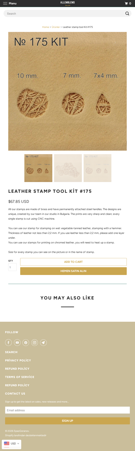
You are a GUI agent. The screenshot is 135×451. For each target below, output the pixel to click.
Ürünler (56, 27)
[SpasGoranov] (67, 3)
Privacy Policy (18, 360)
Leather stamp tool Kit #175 (50, 191)
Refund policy (17, 368)
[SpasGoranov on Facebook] (9, 342)
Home (45, 27)
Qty (10, 260)
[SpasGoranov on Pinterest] (26, 342)
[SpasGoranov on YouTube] (18, 342)
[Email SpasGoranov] (44, 342)
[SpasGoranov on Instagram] (35, 342)
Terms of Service (19, 377)
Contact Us (15, 393)
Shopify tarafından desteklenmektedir (25, 435)
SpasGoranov (21, 430)
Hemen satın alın (73, 271)
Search (11, 352)
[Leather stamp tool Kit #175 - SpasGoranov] (67, 91)
